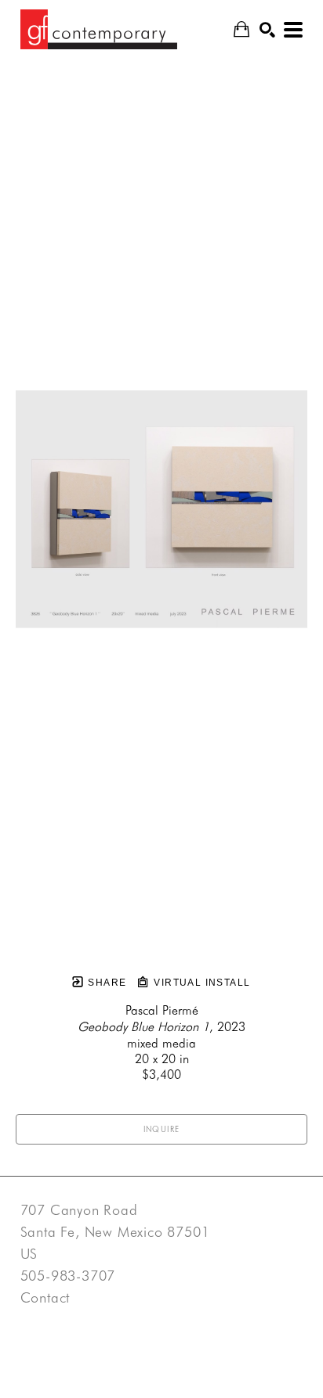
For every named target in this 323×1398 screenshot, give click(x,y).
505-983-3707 (68, 1276)
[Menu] (293, 30)
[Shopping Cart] (241, 29)
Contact (45, 1298)
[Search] (267, 30)
